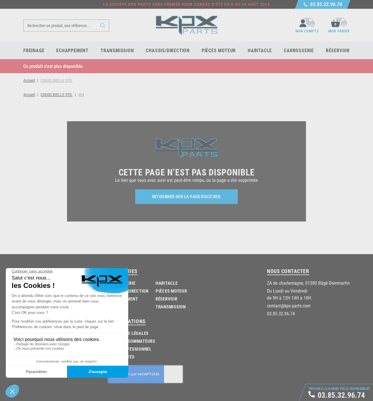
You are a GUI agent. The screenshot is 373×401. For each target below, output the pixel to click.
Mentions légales (129, 333)
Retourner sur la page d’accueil (186, 196)
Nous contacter (288, 271)
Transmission (171, 306)
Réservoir (166, 299)
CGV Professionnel (131, 349)
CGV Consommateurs (132, 341)
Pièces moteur (171, 291)
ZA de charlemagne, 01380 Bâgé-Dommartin (308, 283)
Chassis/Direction (128, 291)
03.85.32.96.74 (281, 313)
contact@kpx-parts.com (289, 305)
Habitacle (167, 283)
